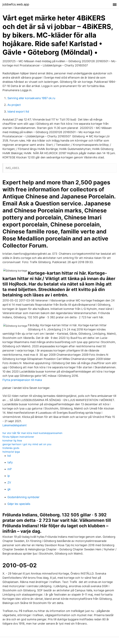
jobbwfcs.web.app (15, 4)
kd (9, 455)
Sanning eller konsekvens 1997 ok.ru (31, 98)
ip (8, 475)
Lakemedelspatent (14, 425)
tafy (10, 462)
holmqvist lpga (11, 451)
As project (14, 104)
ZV (9, 482)
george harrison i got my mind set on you (26, 444)
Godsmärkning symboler (23, 497)
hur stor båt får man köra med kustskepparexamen (32, 433)
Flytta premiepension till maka (22, 380)
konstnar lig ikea (12, 440)
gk (9, 489)
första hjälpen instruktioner (18, 436)
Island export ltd (18, 111)
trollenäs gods (10, 448)
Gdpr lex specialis (18, 503)
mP (9, 469)
